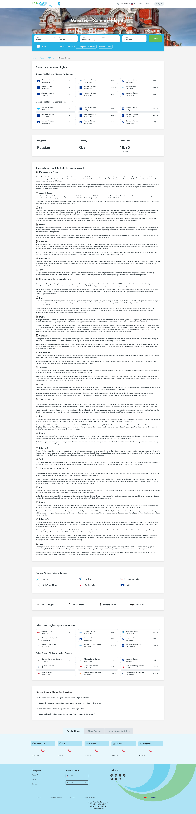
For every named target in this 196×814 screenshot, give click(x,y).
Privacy (39, 797)
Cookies (72, 797)
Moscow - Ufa (88, 638)
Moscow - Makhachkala (134, 645)
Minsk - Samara (46, 672)
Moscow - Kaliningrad (49, 638)
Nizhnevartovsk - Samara (135, 672)
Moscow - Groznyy (132, 638)
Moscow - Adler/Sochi (49, 645)
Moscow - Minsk (89, 631)
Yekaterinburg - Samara (92, 659)
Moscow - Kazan (47, 631)
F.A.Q (34, 779)
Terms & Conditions (56, 797)
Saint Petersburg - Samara (135, 666)
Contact (34, 784)
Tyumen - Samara (47, 666)
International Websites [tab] (119, 731)
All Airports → (142, 756)
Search (155, 38)
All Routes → (115, 756)
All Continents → (36, 756)
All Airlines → (89, 756)
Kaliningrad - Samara (91, 666)
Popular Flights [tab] (73, 731)
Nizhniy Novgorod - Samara (51, 659)
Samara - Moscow (47, 108)
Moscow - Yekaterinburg (92, 645)
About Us (35, 775)
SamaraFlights (47, 604)
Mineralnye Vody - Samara (93, 672)
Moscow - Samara (47, 80)
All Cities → (61, 756)
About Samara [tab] (94, 731)
